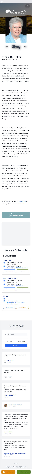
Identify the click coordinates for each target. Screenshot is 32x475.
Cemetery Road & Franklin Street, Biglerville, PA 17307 (16, 303)
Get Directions (9, 271)
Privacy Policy (11, 468)
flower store (20, 204)
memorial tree (22, 201)
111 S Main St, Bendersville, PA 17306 (17, 267)
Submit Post (16, 345)
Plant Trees (22, 271)
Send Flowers (22, 307)
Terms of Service (20, 468)
